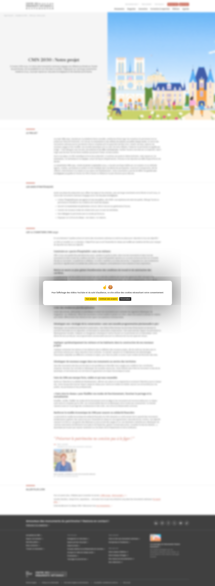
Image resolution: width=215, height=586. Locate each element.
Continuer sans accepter (108, 299)
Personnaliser (125, 299)
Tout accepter (91, 299)
